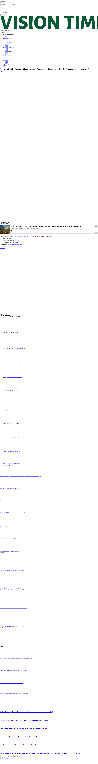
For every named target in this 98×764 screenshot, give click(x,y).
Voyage (6, 49)
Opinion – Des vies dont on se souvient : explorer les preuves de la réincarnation (14, 588)
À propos (2, 755)
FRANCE (4, 43)
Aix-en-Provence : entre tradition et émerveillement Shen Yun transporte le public (14, 693)
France (6, 35)
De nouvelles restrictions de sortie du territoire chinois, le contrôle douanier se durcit (25, 728)
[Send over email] (9, 223)
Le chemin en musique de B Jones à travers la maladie (10, 500)
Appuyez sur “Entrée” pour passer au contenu (8, 0)
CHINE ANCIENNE (6, 38)
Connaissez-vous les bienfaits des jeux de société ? (9, 488)
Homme (6, 56)
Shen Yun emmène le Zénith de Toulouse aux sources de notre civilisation (13, 670)
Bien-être (6, 53)
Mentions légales (3, 757)
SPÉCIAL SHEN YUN (7, 64)
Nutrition (6, 54)
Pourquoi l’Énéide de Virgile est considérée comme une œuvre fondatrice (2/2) (14, 512)
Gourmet (6, 50)
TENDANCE (5, 60)
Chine (6, 36)
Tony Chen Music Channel (17, 244)
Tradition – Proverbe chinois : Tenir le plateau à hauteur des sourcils (12, 626)
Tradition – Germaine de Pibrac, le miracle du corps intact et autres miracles (13, 608)
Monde (6, 37)
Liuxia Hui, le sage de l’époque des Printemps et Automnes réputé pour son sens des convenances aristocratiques (20, 476)
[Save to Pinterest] (5, 223)
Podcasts (4, 66)
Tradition (6, 41)
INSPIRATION (5, 47)
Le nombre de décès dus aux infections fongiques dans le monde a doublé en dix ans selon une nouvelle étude (31, 736)
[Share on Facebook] (1, 223)
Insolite (6, 48)
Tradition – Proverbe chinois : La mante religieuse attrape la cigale (12, 570)
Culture (6, 45)
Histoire (6, 39)
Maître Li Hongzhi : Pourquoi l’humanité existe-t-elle (9, 551)
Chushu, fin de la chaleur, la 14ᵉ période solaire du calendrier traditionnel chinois (24, 720)
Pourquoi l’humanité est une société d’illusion (8, 538)
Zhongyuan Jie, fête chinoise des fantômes (8, 526)
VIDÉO (4, 65)
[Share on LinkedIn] (7, 223)
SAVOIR (4, 55)
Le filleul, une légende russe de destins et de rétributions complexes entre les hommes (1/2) (26, 712)
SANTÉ (4, 51)
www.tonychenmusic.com (14, 242)
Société (6, 61)
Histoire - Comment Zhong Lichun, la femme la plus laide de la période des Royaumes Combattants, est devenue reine (31, 236)
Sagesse (6, 40)
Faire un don (5, 12)
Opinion (6, 63)
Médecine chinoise (8, 52)
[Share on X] (3, 223)
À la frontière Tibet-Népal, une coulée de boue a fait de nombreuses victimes (22, 745)
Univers (6, 57)
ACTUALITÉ (5, 34)
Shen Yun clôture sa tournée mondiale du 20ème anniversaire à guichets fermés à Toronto (16, 658)
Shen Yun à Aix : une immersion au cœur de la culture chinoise (11, 683)
